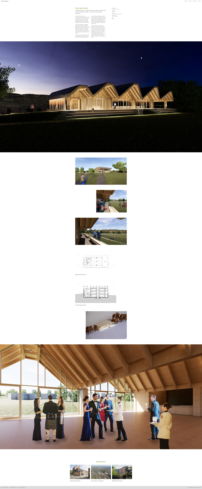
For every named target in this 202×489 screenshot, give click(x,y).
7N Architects (4, 1)
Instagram (19, 487)
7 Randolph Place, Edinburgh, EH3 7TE (194, 487)
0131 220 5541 (6, 487)
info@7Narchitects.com (14, 487)
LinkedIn (24, 487)
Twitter (22, 487)
